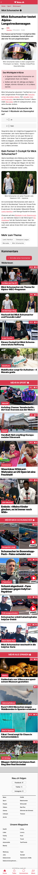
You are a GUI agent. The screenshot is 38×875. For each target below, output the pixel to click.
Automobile (6, 842)
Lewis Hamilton (7, 211)
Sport (9, 6)
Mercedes (9, 102)
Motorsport (17, 6)
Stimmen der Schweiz (26, 810)
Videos (5, 807)
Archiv (5, 817)
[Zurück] (1, 2)
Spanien (9, 30)
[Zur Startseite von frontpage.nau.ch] (19, 2)
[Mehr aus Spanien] (19, 654)
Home (3, 6)
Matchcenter (24, 800)
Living (22, 829)
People (5, 804)
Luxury (22, 832)
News (4, 797)
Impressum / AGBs (25, 858)
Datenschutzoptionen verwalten (10, 860)
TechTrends (23, 842)
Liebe (4, 832)
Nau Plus (22, 807)
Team (22, 852)
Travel (22, 839)
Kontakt (22, 855)
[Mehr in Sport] (19, 382)
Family (5, 835)
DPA (8, 28)
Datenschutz (7, 858)
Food (21, 835)
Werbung (5, 852)
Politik (22, 797)
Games (5, 810)
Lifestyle (5, 814)
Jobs (4, 855)
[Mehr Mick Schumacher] (19, 520)
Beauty (5, 845)
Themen (22, 814)
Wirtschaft (23, 804)
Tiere (4, 839)
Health (5, 829)
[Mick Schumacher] (19, 10)
